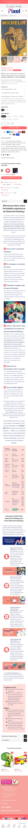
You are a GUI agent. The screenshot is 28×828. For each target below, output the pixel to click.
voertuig (9, 151)
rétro (7, 150)
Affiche (7, 146)
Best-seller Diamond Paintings (14, 141)
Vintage (13, 144)
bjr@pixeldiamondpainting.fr (15, 5)
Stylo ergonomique (7, 192)
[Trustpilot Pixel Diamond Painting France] (16, 509)
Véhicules (18, 144)
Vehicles (21, 150)
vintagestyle (4, 151)
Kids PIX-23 (17, 769)
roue (25, 148)
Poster (21, 148)
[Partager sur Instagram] (4, 803)
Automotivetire (21, 146)
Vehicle (16, 150)
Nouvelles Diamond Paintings (15, 142)
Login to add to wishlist (8, 157)
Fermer (26, 1)
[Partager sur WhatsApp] (9, 154)
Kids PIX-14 (3, 769)
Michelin (12, 148)
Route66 (3, 150)
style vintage (11, 150)
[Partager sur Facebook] (1, 154)
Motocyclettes (4, 142)
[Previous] (2, 38)
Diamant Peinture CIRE (8, 187)
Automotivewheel (5, 148)
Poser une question (6, 138)
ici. (9, 431)
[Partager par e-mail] (7, 154)
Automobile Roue (14, 146)
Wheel (17, 151)
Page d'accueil (4, 15)
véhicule (13, 151)
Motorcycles (17, 148)
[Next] (26, 38)
